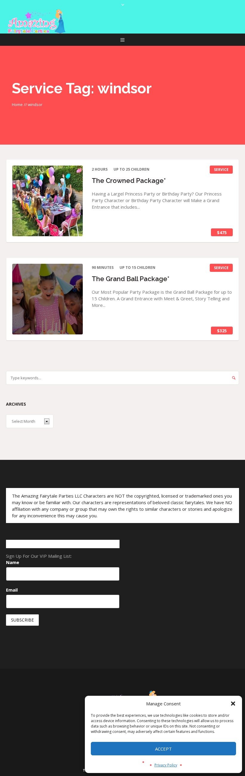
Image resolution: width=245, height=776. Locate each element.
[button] (233, 704)
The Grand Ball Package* (130, 279)
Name (12, 562)
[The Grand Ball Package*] (47, 299)
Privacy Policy (165, 765)
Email (12, 590)
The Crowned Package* (129, 180)
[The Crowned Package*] (47, 201)
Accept (163, 749)
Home (17, 104)
